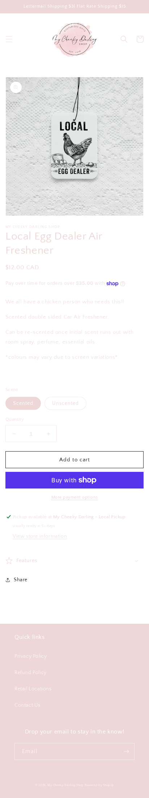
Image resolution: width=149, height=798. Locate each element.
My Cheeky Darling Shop (65, 785)
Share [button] (20, 580)
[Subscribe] (126, 751)
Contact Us (27, 705)
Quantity (14, 419)
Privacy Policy (30, 656)
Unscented (65, 403)
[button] (9, 39)
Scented (23, 403)
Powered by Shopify (99, 785)
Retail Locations (33, 689)
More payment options (74, 497)
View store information (40, 536)
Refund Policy (30, 673)
